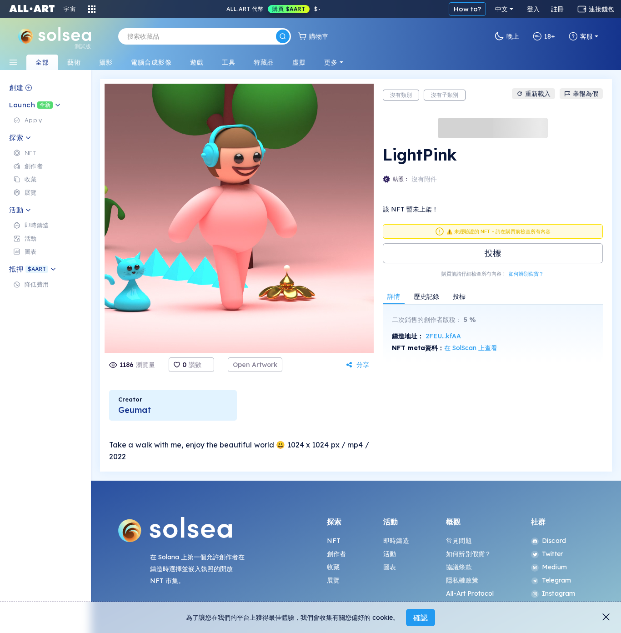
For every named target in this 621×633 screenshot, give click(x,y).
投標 (493, 253)
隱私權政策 (462, 580)
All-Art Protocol (470, 593)
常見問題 (459, 541)
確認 (420, 617)
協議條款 (459, 567)
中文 (501, 9)
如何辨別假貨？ (526, 274)
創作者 (336, 554)
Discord (554, 541)
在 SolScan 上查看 (470, 348)
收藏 (333, 567)
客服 (586, 36)
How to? (467, 9)
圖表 (389, 567)
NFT (334, 541)
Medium (554, 567)
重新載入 (538, 94)
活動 (389, 554)
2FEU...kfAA (443, 336)
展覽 (333, 580)
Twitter (552, 554)
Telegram (556, 580)
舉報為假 (585, 94)
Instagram (558, 593)
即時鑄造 (396, 541)
